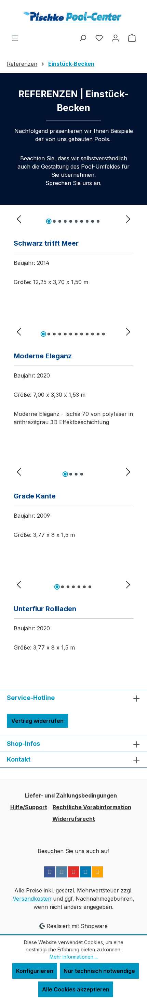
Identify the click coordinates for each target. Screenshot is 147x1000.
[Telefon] (97, 871)
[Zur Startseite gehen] (73, 16)
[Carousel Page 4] (65, 221)
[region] (73, 218)
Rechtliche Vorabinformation (92, 807)
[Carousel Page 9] (92, 221)
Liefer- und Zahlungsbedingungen (71, 795)
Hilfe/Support (28, 807)
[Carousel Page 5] (70, 221)
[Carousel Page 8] (87, 221)
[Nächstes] (128, 219)
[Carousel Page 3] (59, 221)
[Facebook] (49, 871)
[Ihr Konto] (115, 38)
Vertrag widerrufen (37, 720)
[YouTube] (73, 871)
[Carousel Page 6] (76, 221)
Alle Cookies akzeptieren (75, 989)
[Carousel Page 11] (98, 334)
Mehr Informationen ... (74, 957)
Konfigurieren (34, 970)
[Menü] (15, 38)
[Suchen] (83, 38)
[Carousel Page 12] (103, 334)
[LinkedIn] (85, 871)
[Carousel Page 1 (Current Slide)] (49, 221)
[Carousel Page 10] (98, 221)
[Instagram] (61, 871)
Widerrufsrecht (73, 818)
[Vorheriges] (19, 219)
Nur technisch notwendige (99, 970)
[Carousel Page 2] (54, 221)
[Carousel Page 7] (81, 221)
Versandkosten (32, 898)
